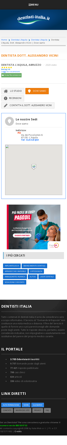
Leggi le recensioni (10, 71)
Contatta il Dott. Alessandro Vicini (30, 105)
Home (4, 39)
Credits (17, 431)
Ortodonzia (36, 271)
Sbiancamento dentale (34, 266)
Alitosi (33, 277)
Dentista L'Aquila (19, 39)
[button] (34, 167)
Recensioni (15, 98)
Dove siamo (39, 90)
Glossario (37, 405)
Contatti (7, 410)
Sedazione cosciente (14, 282)
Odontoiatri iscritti (24, 359)
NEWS (26, 405)
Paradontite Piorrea (15, 277)
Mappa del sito (22, 410)
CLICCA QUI (32, 139)
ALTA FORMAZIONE (11, 405)
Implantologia (12, 266)
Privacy (37, 410)
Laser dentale (47, 277)
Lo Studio (16, 90)
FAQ (47, 410)
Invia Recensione (12, 75)
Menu (34, 4)
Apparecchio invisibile (15, 271)
